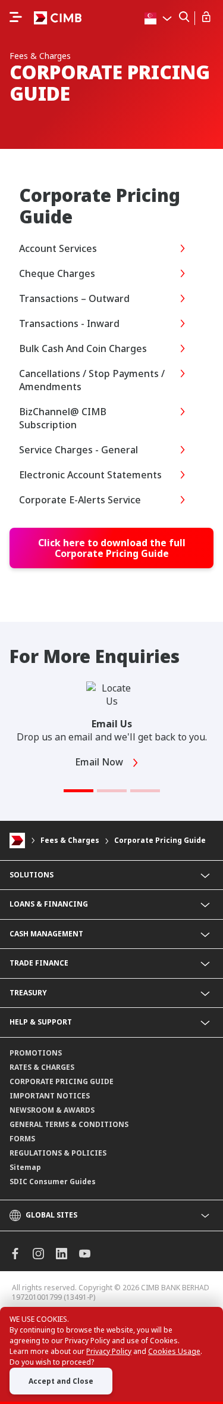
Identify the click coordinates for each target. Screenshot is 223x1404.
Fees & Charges (69, 840)
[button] (78, 790)
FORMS (22, 1139)
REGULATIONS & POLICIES (58, 1153)
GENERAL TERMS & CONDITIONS (69, 1124)
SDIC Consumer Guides (53, 1181)
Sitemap (25, 1167)
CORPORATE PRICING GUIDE (62, 1081)
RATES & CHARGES (42, 1067)
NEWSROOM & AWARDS (52, 1110)
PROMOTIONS (36, 1053)
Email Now (100, 761)
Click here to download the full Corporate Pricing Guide (112, 548)
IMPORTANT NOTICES (50, 1096)
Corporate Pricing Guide (160, 840)
